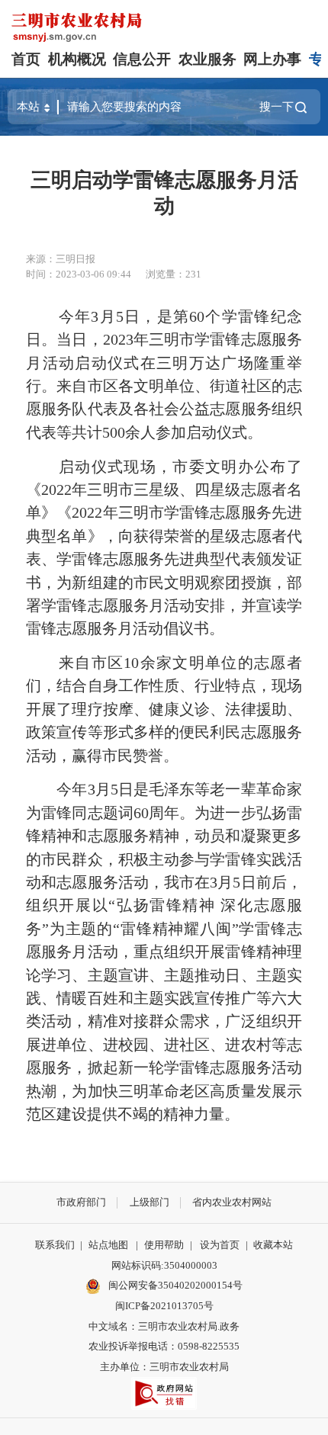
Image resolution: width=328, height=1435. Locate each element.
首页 (25, 59)
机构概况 (77, 59)
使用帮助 (164, 1244)
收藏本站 (273, 1244)
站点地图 (108, 1244)
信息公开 (142, 59)
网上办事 (272, 59)
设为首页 (220, 1244)
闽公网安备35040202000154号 (174, 1285)
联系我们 (55, 1244)
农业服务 (207, 59)
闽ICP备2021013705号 (164, 1305)
